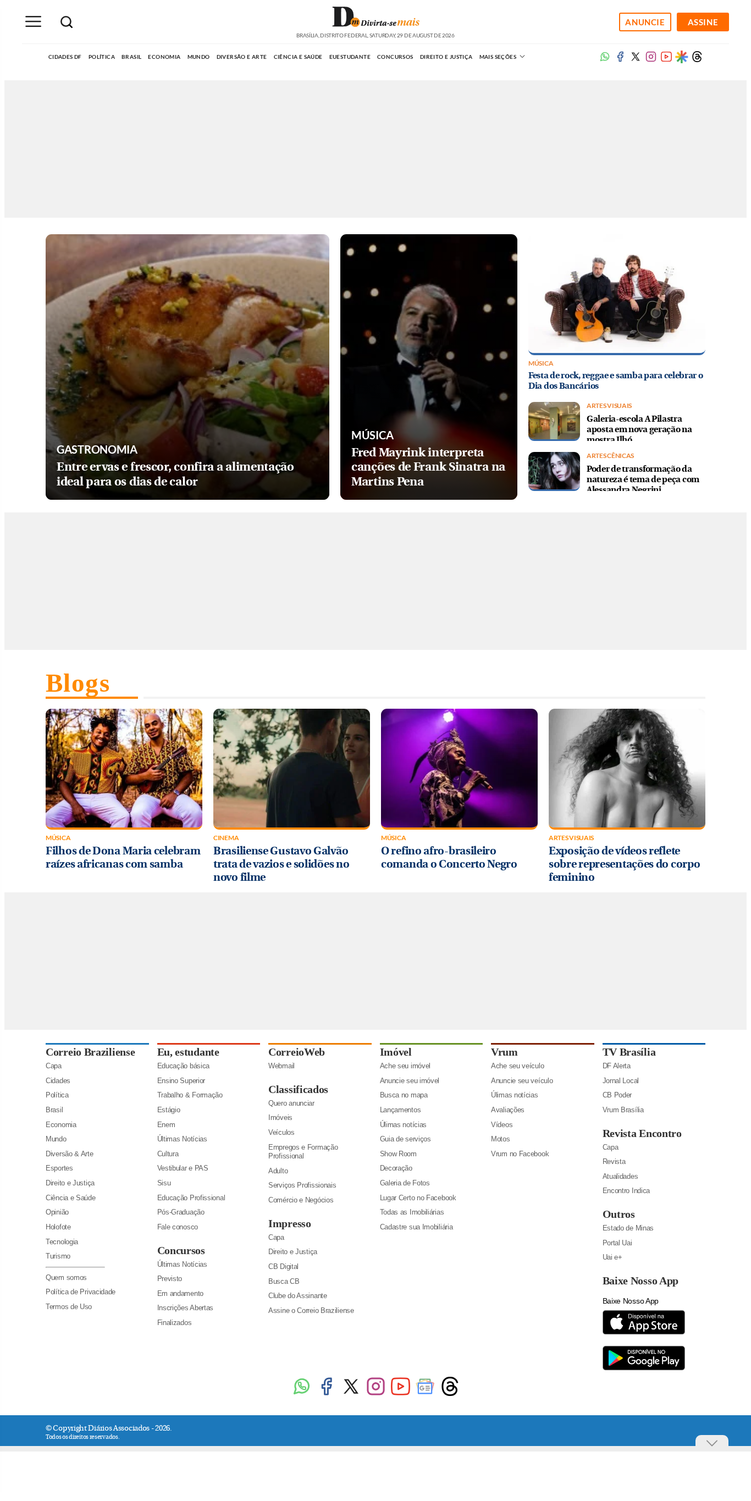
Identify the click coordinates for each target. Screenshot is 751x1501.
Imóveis (280, 1117)
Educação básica (183, 1066)
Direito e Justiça (446, 56)
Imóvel (396, 1052)
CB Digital (283, 1266)
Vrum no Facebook (520, 1154)
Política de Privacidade (80, 1292)
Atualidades (620, 1176)
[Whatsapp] (604, 60)
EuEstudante (350, 56)
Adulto (278, 1171)
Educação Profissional (191, 1198)
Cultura (168, 1154)
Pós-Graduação (181, 1212)
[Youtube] (666, 60)
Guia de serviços (405, 1139)
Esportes (59, 1168)
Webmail (281, 1066)
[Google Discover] (681, 56)
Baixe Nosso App (641, 1280)
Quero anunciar (291, 1103)
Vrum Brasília (623, 1110)
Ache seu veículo (517, 1066)
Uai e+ (612, 1257)
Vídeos (501, 1125)
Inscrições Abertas (185, 1308)
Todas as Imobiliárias (412, 1212)
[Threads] (697, 60)
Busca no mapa (404, 1095)
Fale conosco (177, 1227)
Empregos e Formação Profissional (303, 1152)
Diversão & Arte (69, 1154)
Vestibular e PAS (182, 1168)
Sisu (164, 1183)
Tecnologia (62, 1242)
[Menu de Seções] (33, 21)
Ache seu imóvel (405, 1066)
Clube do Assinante (297, 1296)
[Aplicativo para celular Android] (644, 1369)
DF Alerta (617, 1066)
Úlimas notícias (403, 1125)
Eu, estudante (188, 1052)
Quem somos (66, 1277)
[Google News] (425, 1394)
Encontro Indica (626, 1191)
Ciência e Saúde (298, 56)
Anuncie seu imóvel (410, 1081)
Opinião (57, 1212)
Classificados (298, 1089)
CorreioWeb (296, 1052)
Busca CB (284, 1281)
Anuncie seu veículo (522, 1081)
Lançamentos (400, 1110)
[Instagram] (375, 1394)
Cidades (58, 1081)
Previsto (170, 1278)
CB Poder (617, 1095)
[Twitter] (351, 1394)
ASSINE (703, 22)
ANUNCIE (645, 22)
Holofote (58, 1227)
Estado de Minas (628, 1228)
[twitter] (635, 60)
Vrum (504, 1052)
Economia (164, 56)
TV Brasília (629, 1052)
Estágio (168, 1110)
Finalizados (174, 1322)
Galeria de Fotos (405, 1183)
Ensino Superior (181, 1081)
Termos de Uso (69, 1307)
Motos (500, 1139)
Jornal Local (621, 1081)
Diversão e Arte (242, 56)
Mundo (198, 56)
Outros (619, 1214)
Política (102, 56)
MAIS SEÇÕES (498, 56)
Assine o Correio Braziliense (311, 1310)
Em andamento (180, 1293)
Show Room (398, 1154)
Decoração (396, 1168)
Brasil (131, 56)
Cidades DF (65, 56)
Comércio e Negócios (300, 1200)
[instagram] (650, 60)
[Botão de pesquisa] (66, 22)
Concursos (395, 56)
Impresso (289, 1223)
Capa (54, 1066)
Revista (614, 1161)
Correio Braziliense (90, 1052)
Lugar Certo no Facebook (418, 1198)
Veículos (281, 1132)
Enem (166, 1125)
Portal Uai (617, 1243)
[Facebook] (620, 60)
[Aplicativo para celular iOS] (644, 1333)
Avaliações (507, 1110)
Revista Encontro (642, 1133)
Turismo (58, 1256)
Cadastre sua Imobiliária (416, 1227)
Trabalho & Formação (190, 1095)
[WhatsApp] (301, 1394)
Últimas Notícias (182, 1139)
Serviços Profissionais (302, 1185)
